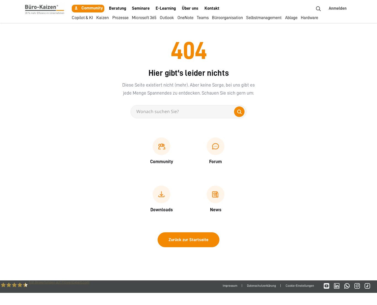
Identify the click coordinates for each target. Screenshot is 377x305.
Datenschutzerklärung (261, 285)
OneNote (185, 17)
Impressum (230, 285)
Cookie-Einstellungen (300, 285)
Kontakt (212, 8)
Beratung (117, 8)
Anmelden (338, 8)
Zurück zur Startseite (188, 240)
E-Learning (166, 8)
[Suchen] (239, 111)
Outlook (167, 17)
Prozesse (120, 17)
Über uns (190, 8)
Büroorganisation (227, 17)
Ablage (291, 17)
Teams (203, 17)
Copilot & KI (82, 17)
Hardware (309, 17)
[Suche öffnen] (318, 8)
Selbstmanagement (264, 17)
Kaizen (102, 17)
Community (92, 8)
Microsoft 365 (144, 17)
